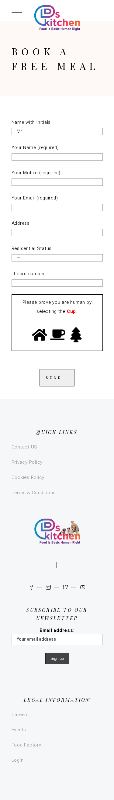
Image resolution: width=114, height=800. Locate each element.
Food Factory (26, 745)
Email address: (57, 630)
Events (19, 729)
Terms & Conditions (34, 492)
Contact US (25, 447)
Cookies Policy (28, 477)
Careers (20, 714)
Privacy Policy (27, 462)
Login (18, 760)
